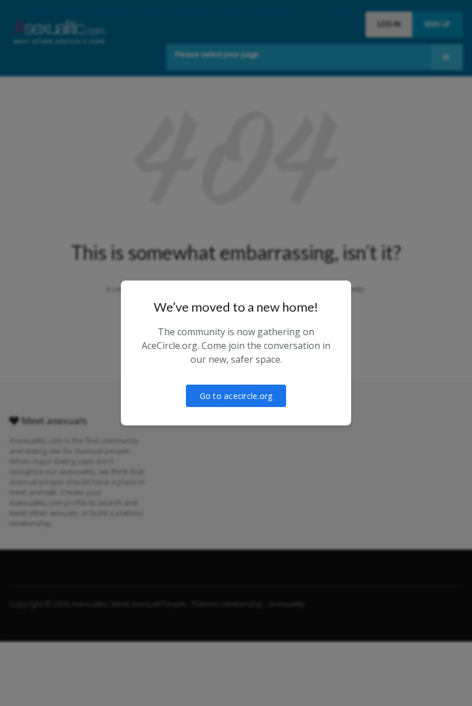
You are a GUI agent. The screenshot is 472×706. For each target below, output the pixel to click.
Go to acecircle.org (236, 395)
